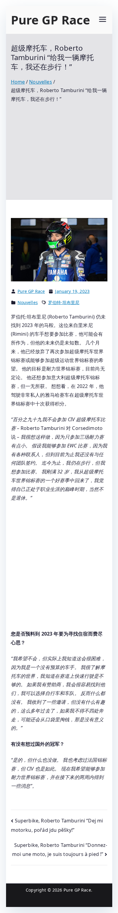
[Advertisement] (59, 147)
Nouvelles (28, 302)
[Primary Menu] (102, 20)
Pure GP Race (50, 19)
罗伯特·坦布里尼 (63, 302)
